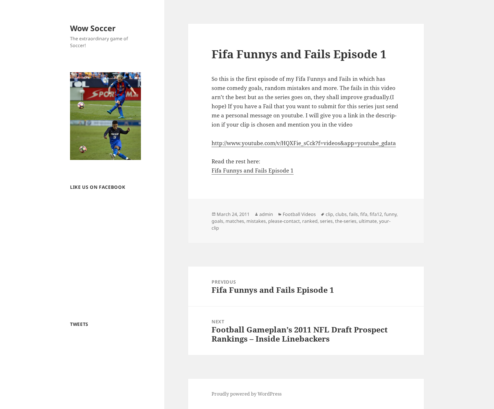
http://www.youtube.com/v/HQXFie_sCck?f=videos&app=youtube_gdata (304, 143)
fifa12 (376, 214)
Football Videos (299, 214)
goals (217, 221)
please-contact (284, 221)
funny (390, 214)
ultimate (368, 221)
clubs (341, 214)
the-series (345, 221)
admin (266, 214)
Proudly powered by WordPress (247, 394)
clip (329, 214)
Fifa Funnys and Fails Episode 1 (253, 170)
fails (353, 214)
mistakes (256, 221)
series (326, 221)
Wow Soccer (92, 28)
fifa (363, 214)
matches (235, 221)
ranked (310, 221)
